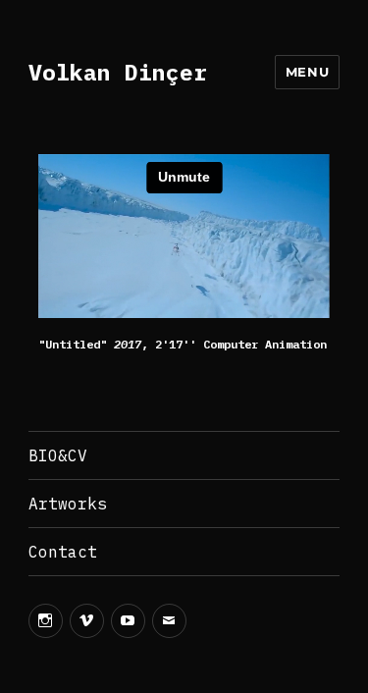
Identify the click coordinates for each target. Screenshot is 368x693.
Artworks (67, 503)
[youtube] (128, 621)
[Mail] (169, 621)
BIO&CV (57, 455)
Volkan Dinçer (117, 71)
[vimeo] (87, 621)
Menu (307, 72)
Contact (62, 551)
